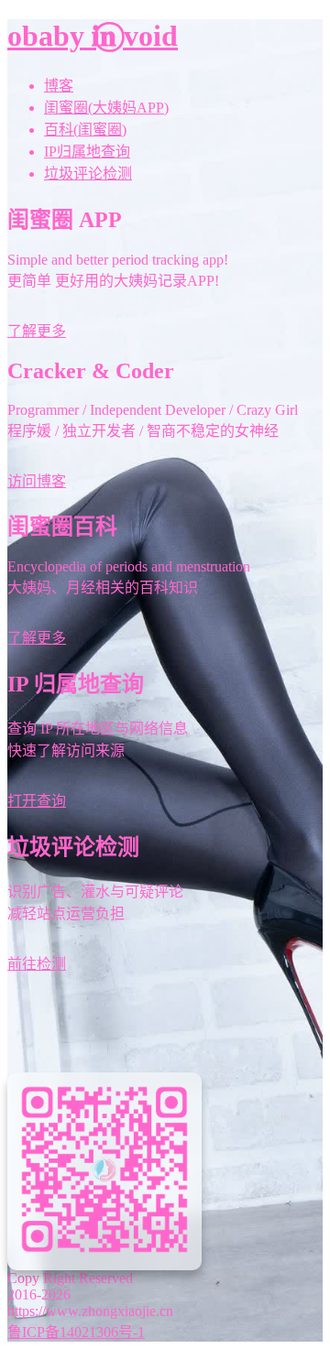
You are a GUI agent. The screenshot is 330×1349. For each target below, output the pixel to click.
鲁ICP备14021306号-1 (76, 1332)
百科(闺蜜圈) (85, 129)
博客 (58, 85)
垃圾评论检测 (88, 173)
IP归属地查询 (87, 151)
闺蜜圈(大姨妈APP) (106, 107)
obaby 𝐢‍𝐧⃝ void (92, 35)
